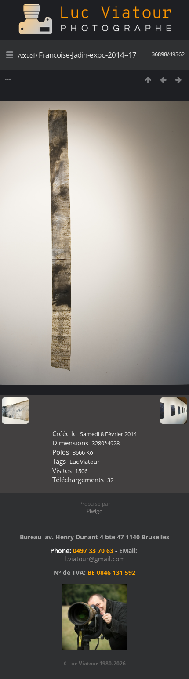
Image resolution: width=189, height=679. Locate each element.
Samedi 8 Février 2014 (108, 434)
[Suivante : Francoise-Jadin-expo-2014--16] (178, 80)
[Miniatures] (148, 80)
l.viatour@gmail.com (95, 559)
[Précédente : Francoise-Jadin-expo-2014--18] (163, 80)
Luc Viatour (84, 462)
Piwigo (94, 511)
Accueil (26, 55)
